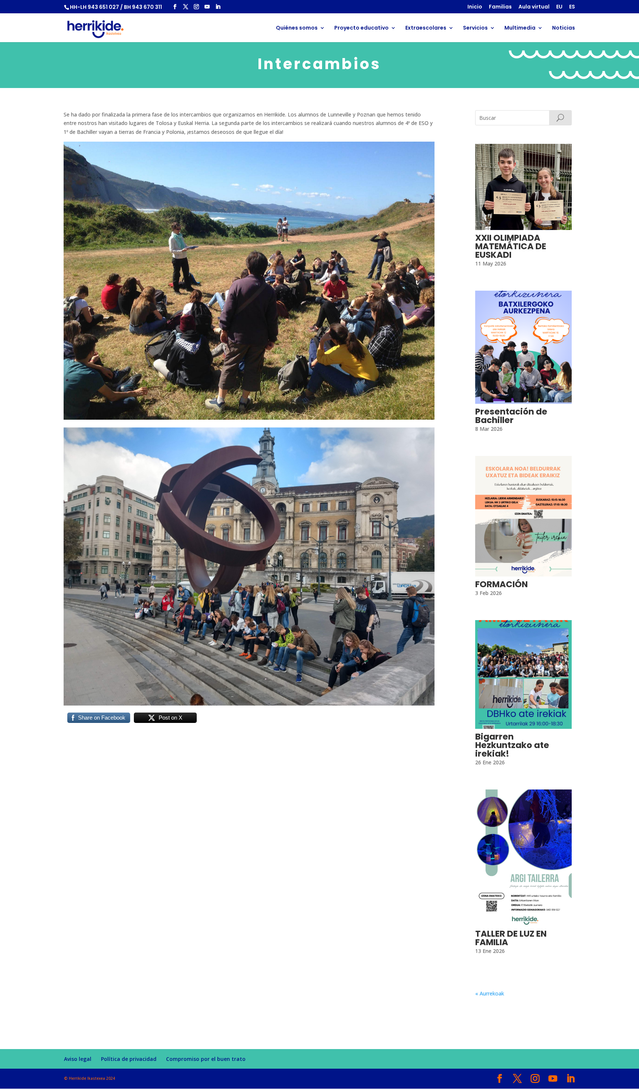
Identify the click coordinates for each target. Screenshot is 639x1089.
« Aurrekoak (489, 993)
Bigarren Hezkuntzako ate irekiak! (512, 745)
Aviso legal (77, 1058)
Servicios (475, 28)
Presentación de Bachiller (511, 416)
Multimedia (519, 28)
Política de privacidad (128, 1058)
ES (572, 7)
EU (559, 7)
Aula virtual (534, 7)
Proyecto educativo (361, 28)
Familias (500, 7)
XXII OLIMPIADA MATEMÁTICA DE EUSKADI (510, 246)
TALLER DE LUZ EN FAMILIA (511, 938)
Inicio (474, 7)
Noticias (563, 28)
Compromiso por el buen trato (206, 1058)
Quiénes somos (297, 28)
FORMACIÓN (501, 584)
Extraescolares (425, 28)
